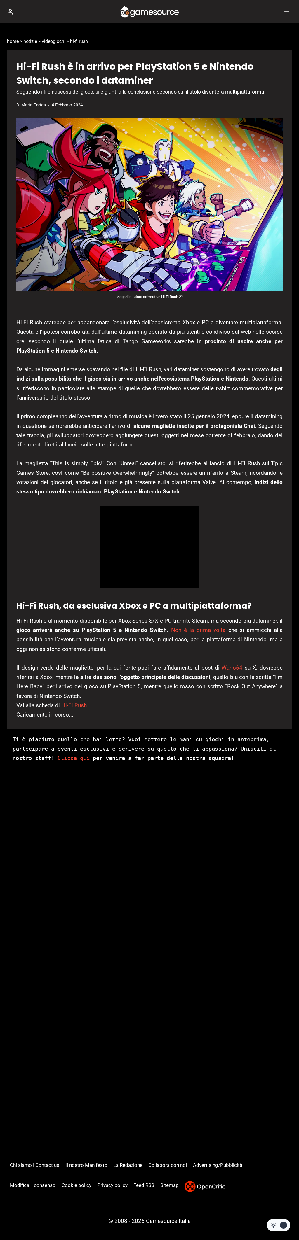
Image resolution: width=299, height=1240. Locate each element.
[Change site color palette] (278, 1225)
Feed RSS (143, 1185)
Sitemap (169, 1185)
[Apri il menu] (286, 11)
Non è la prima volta (198, 630)
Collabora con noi (167, 1165)
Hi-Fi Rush (74, 705)
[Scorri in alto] (284, 1218)
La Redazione (127, 1165)
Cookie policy (76, 1185)
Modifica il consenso (32, 1185)
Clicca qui (74, 758)
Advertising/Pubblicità (217, 1165)
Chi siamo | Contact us (34, 1165)
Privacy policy (112, 1185)
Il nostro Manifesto (86, 1165)
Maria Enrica (33, 105)
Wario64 (232, 667)
